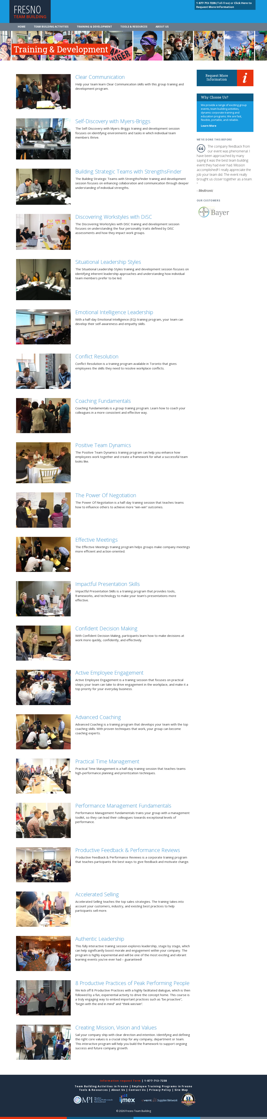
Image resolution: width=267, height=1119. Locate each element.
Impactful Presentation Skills (107, 583)
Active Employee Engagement (109, 672)
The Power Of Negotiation (105, 495)
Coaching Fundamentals (103, 400)
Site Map (181, 1090)
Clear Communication (100, 76)
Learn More (208, 126)
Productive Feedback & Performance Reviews (127, 849)
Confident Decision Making (106, 628)
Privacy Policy (160, 1090)
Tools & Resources (133, 26)
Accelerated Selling (97, 894)
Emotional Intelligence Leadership (114, 312)
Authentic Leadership (99, 938)
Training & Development (94, 26)
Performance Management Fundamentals (123, 805)
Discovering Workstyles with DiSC (113, 216)
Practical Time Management (107, 761)
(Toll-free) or (215, 3)
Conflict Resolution (96, 356)
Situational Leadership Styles (108, 261)
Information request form (121, 1080)
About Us (162, 26)
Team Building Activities (51, 26)
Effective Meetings (96, 539)
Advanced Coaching (98, 717)
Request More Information (216, 77)
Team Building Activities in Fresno (101, 1086)
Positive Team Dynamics (103, 445)
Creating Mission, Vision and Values (116, 1027)
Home (21, 26)
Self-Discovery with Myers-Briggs (112, 121)
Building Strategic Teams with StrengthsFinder (128, 171)
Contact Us (137, 1090)
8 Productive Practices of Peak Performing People (132, 982)
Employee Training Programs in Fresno (162, 1086)
